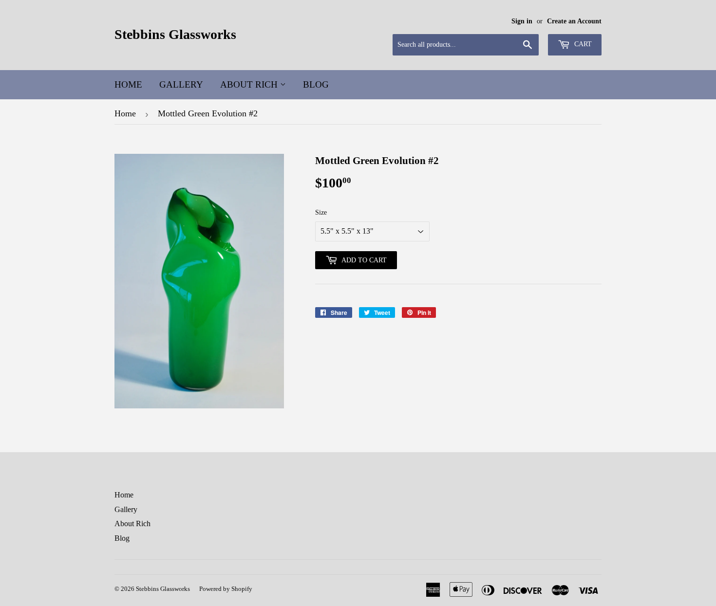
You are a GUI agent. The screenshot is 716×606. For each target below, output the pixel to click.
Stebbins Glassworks (175, 34)
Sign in (521, 21)
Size (321, 212)
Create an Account (574, 21)
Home (128, 84)
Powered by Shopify (225, 588)
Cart (582, 44)
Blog (316, 84)
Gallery (181, 84)
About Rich (250, 84)
